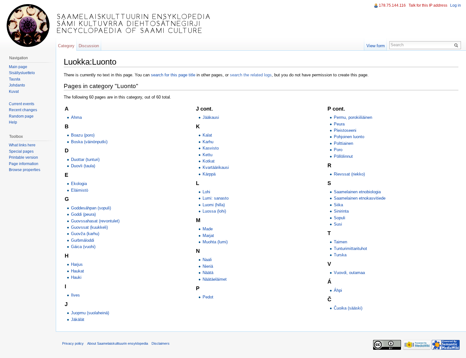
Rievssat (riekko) (349, 174)
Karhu (208, 141)
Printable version (23, 157)
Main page (18, 67)
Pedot (208, 297)
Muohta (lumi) (215, 242)
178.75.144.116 (392, 5)
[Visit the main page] (28, 25)
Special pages (21, 151)
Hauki (76, 277)
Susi (338, 224)
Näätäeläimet (215, 279)
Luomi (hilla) (214, 204)
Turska (340, 255)
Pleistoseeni (345, 130)
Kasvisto (211, 148)
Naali (207, 259)
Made (208, 229)
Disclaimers (161, 343)
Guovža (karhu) (85, 233)
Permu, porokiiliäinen (353, 117)
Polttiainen (343, 143)
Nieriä (208, 266)
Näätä (208, 272)
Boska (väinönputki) (89, 141)
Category (66, 45)
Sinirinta (341, 211)
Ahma (76, 117)
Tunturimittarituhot (350, 248)
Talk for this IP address (428, 5)
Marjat (208, 235)
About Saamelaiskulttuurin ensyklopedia (117, 343)
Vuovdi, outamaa (349, 272)
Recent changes (23, 110)
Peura (339, 124)
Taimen (340, 242)
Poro (338, 149)
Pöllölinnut (343, 156)
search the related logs (251, 75)
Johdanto (17, 85)
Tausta (14, 79)
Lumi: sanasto (216, 198)
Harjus (77, 264)
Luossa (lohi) (214, 211)
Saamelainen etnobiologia (357, 191)
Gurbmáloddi (82, 240)
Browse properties (24, 170)
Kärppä (209, 174)
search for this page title (173, 75)
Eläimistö (79, 190)
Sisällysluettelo (22, 73)
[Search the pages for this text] (457, 45)
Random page (21, 116)
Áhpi (338, 290)
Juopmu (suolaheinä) (90, 312)
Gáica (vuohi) (83, 246)
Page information (23, 164)
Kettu (207, 154)
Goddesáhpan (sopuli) (91, 208)
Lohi (206, 191)
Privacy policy (73, 343)
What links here (22, 145)
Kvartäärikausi (216, 167)
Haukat (77, 271)
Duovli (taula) (83, 165)
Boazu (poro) (82, 135)
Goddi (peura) (83, 214)
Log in (455, 5)
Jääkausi (211, 117)
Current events (21, 104)
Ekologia (79, 183)
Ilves (75, 295)
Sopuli (339, 217)
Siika (338, 204)
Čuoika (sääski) (348, 308)
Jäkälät (77, 319)
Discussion (89, 45)
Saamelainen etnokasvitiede (359, 198)
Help (13, 122)
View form (375, 45)
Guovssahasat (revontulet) (95, 221)
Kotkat (209, 161)
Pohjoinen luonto (349, 136)
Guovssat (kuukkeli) (89, 227)
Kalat (207, 135)
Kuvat (14, 91)
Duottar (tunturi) (85, 159)
